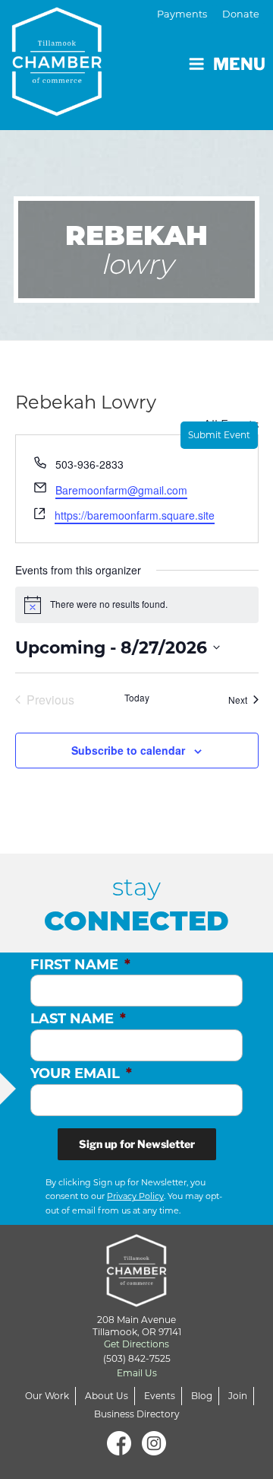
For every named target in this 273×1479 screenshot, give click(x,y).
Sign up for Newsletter (137, 1143)
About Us (106, 1395)
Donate (240, 14)
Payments (182, 14)
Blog (201, 1395)
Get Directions (136, 1344)
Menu (239, 64)
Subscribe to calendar (128, 750)
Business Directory (137, 1414)
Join (237, 1395)
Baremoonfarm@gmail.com (121, 490)
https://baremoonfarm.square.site (135, 515)
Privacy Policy (135, 1196)
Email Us (137, 1373)
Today (136, 698)
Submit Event (219, 435)
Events (159, 1395)
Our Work (47, 1395)
